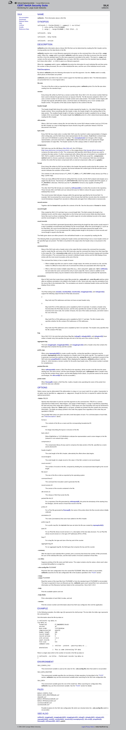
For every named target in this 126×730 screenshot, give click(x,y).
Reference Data (24, 29)
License (21, 25)
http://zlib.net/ (67, 148)
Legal (83, 727)
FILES (41, 689)
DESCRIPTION (45, 44)
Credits (21, 27)
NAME (41, 14)
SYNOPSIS (43, 21)
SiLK (19, 14)
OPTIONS (42, 387)
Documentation (24, 17)
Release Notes (23, 21)
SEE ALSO (43, 713)
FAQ (20, 23)
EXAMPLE (43, 608)
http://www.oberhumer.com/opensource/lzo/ (55, 150)
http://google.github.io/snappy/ (93, 150)
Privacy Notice (90, 727)
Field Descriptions (44, 69)
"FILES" (93, 572)
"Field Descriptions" (50, 416)
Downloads (22, 19)
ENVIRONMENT (46, 661)
